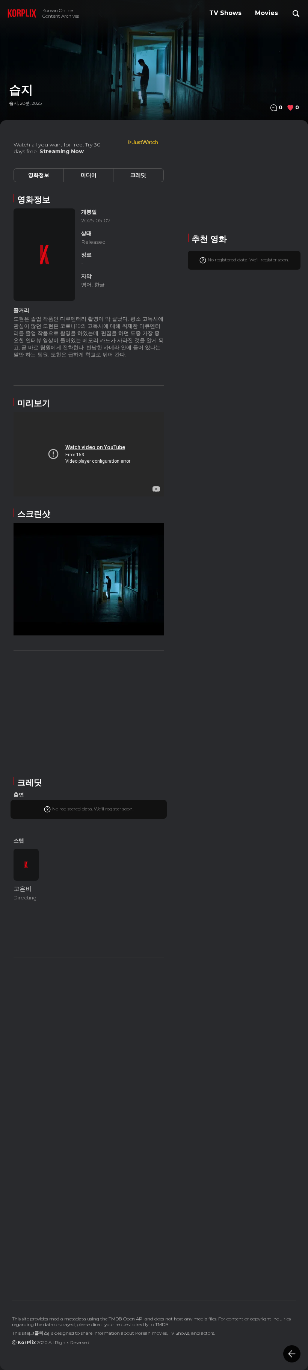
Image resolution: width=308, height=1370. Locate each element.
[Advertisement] (89, 712)
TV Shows (225, 13)
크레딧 (138, 175)
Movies (266, 13)
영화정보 (38, 175)
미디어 (89, 175)
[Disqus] (89, 1181)
